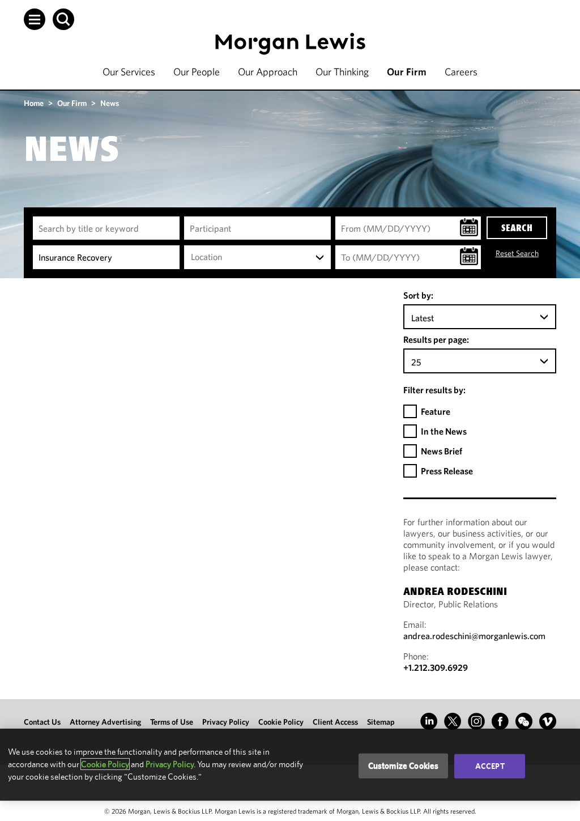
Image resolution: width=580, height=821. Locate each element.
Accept (490, 766)
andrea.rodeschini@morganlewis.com (474, 635)
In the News (444, 431)
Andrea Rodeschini (455, 593)
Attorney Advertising (105, 722)
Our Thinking (342, 71)
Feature (435, 411)
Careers (461, 71)
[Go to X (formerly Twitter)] (452, 721)
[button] (34, 19)
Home (34, 103)
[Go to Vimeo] (547, 721)
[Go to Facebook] (500, 721)
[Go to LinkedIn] (428, 721)
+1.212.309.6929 (435, 667)
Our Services (129, 71)
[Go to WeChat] (523, 721)
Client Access (335, 722)
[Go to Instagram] (476, 721)
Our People (196, 71)
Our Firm (407, 71)
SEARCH (516, 227)
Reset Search (517, 253)
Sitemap (381, 722)
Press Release (447, 471)
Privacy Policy (225, 722)
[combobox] (257, 257)
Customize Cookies (403, 765)
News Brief (441, 451)
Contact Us (42, 722)
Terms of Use (171, 722)
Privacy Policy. (170, 764)
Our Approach (267, 71)
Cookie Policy (281, 722)
